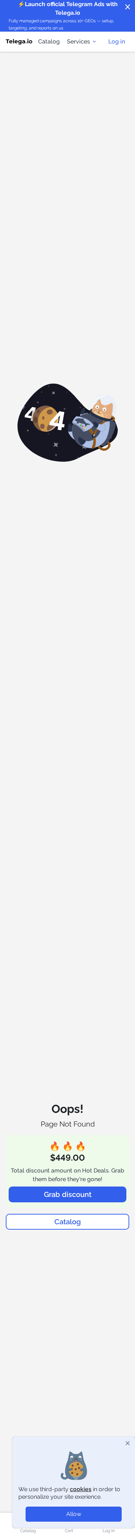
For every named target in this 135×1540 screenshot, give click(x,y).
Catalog (49, 41)
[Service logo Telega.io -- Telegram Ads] (19, 42)
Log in (116, 41)
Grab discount (67, 1194)
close (127, 7)
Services (78, 41)
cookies (80, 1489)
